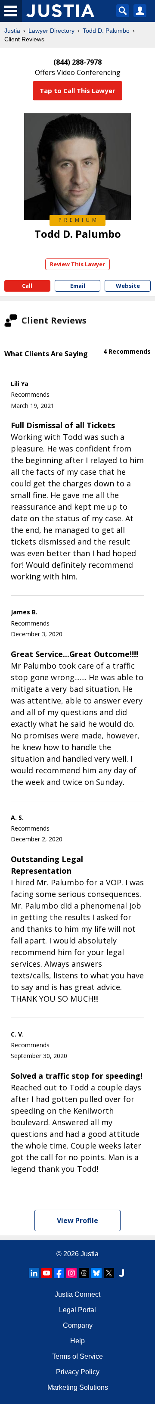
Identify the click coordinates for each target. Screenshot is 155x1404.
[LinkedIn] (34, 1273)
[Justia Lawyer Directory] (121, 1273)
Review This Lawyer (77, 264)
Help (77, 1341)
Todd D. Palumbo (106, 30)
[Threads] (84, 1273)
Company (78, 1325)
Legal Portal (77, 1310)
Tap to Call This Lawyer (77, 90)
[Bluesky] (96, 1273)
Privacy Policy (77, 1372)
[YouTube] (46, 1273)
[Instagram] (71, 1273)
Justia (12, 30)
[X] (109, 1273)
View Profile (77, 1220)
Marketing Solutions (77, 1387)
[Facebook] (59, 1273)
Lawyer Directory (51, 30)
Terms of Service (77, 1356)
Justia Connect (77, 1294)
